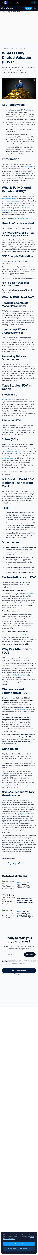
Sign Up (28, 8)
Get (33, 3)
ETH (8, 428)
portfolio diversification (19, 675)
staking (4, 210)
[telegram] (14, 863)
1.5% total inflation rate (13, 451)
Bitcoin (26, 267)
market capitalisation (9, 199)
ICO (28, 598)
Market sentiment (8, 635)
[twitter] (9, 863)
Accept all (19, 1244)
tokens (10, 201)
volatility (24, 635)
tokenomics (31, 594)
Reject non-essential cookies (19, 1249)
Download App (20, 970)
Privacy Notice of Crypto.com (10, 961)
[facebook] (4, 863)
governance (21, 709)
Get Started (29, 954)
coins (17, 201)
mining (29, 208)
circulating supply (8, 458)
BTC (15, 261)
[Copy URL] (20, 863)
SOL (9, 444)
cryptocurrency (29, 166)
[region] (19, 1243)
